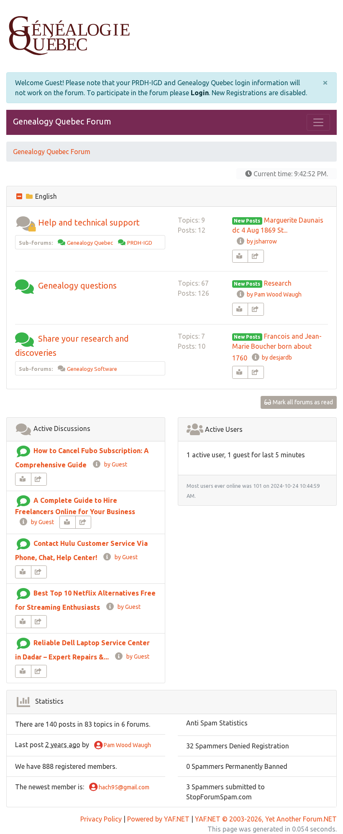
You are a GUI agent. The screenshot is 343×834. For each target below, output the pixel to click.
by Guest (114, 464)
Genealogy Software (92, 369)
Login (200, 92)
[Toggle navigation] (318, 122)
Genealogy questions (77, 285)
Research (278, 283)
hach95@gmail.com (123, 787)
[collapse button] (20, 196)
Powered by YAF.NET (158, 819)
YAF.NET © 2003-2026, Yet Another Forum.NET (266, 819)
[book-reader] (240, 256)
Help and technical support (89, 222)
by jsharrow (261, 241)
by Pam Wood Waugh (274, 294)
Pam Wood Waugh (126, 745)
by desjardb (276, 357)
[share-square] (256, 256)
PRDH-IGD (139, 243)
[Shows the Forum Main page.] (171, 36)
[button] (25, 222)
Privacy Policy (101, 819)
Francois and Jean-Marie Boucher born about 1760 (277, 347)
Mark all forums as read (302, 402)
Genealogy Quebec (90, 243)
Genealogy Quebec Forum (62, 121)
